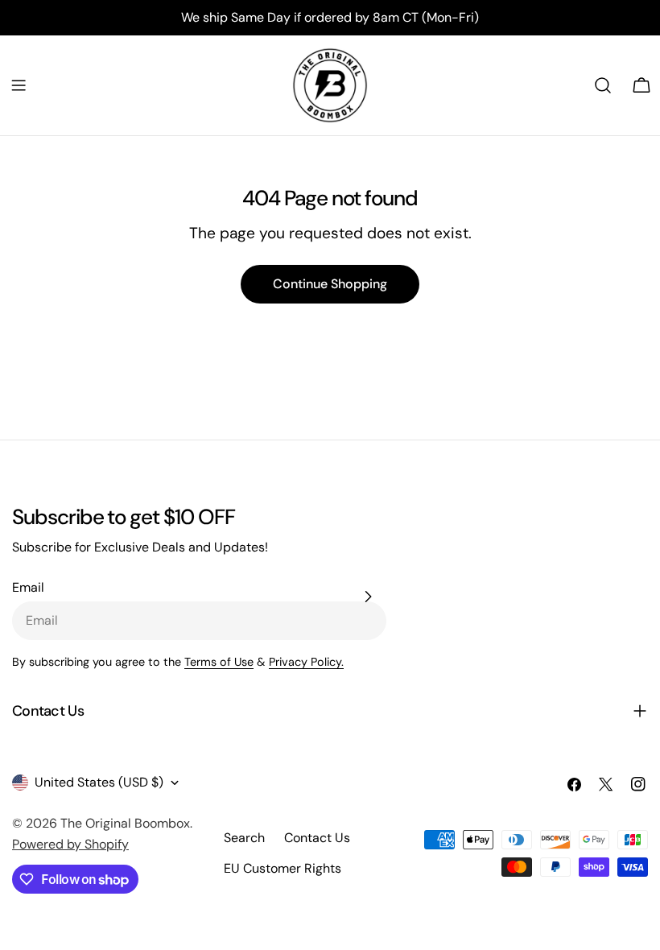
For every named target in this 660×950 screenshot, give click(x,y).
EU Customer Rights (282, 868)
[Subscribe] (368, 596)
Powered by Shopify (70, 844)
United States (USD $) (99, 782)
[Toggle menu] (18, 85)
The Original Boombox (125, 823)
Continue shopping (330, 283)
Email (28, 587)
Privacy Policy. (306, 662)
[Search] (603, 85)
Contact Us (317, 837)
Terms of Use (219, 662)
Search (244, 837)
